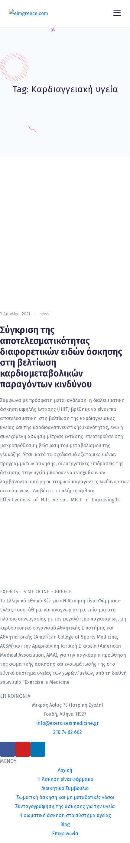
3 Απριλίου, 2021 (15, 314)
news (44, 314)
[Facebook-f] (7, 749)
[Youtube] (22, 749)
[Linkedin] (37, 749)
